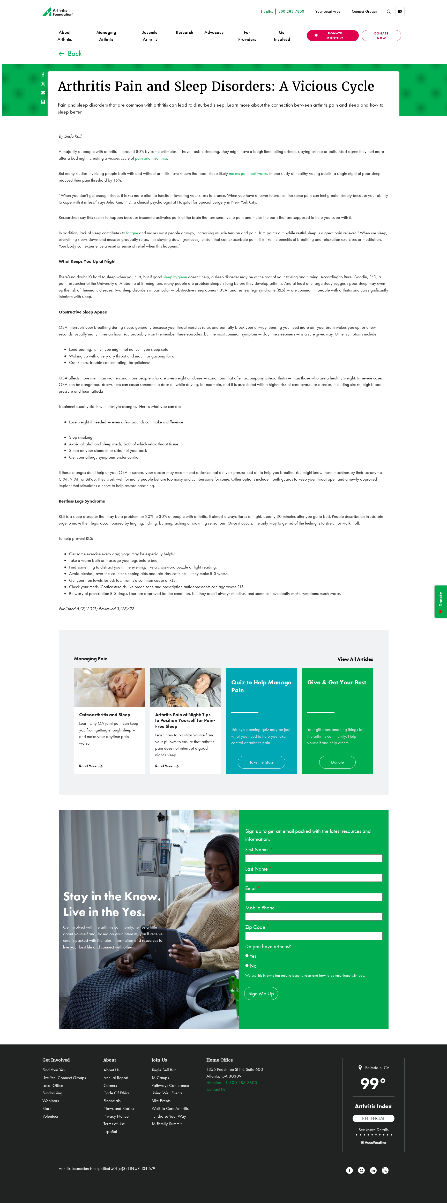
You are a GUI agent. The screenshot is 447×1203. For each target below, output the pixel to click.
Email (250, 888)
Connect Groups (364, 11)
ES (400, 11)
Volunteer (50, 1116)
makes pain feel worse (248, 173)
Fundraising (52, 1093)
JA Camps (160, 1077)
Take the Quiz (261, 762)
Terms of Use (114, 1123)
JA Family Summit (167, 1123)
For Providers (247, 35)
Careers (110, 1085)
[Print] (43, 102)
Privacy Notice (116, 1116)
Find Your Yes (53, 1070)
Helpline (213, 1082)
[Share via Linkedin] (373, 1170)
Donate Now (381, 35)
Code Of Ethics (116, 1093)
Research (184, 32)
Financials (112, 1100)
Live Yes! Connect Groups (64, 1077)
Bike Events (161, 1100)
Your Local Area (327, 11)
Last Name (256, 868)
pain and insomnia (151, 158)
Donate (337, 762)
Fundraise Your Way (169, 1116)
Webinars (50, 1100)
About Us (111, 1070)
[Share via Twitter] (43, 83)
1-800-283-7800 (241, 1082)
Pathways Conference (170, 1085)
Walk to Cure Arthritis (170, 1108)
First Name (257, 849)
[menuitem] (64, 35)
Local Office (52, 1085)
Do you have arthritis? (268, 946)
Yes (253, 955)
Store (46, 1108)
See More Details (374, 1129)
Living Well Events (167, 1093)
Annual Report (115, 1077)
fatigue (132, 233)
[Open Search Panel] (389, 11)
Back (75, 53)
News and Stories (118, 1108)
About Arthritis (64, 35)
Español (110, 1131)
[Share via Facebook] (43, 74)
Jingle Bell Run (164, 1070)
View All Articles (355, 659)
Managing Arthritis (106, 35)
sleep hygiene (175, 277)
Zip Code (255, 926)
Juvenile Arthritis (150, 35)
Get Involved (282, 35)
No (253, 965)
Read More (88, 766)
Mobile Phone (260, 907)
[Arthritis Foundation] (57, 11)
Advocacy (214, 32)
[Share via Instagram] (361, 1170)
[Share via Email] (43, 93)
